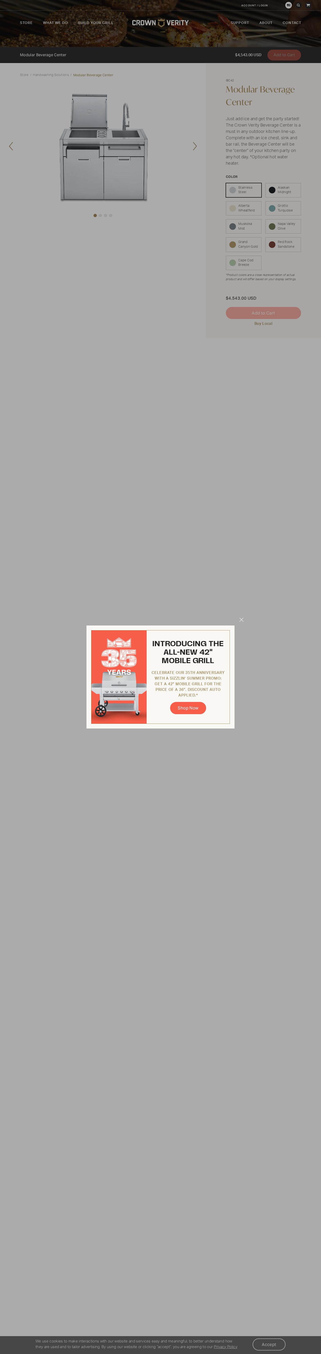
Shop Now (188, 708)
